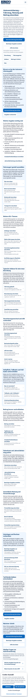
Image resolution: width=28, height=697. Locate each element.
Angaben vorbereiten (10, 114)
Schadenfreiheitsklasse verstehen (14, 156)
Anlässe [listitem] (6, 59)
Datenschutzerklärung (11, 694)
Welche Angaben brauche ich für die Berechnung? (13, 663)
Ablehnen (8, 687)
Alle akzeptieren (20, 687)
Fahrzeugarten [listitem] (17, 55)
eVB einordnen (14, 48)
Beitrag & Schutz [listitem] (16, 59)
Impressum (19, 694)
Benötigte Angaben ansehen (14, 44)
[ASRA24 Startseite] (6, 2)
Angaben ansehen (9, 618)
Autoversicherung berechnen (14, 39)
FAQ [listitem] (5, 63)
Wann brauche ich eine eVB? (13, 669)
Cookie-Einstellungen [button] (14, 690)
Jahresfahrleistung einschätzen (13, 161)
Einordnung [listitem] (7, 55)
